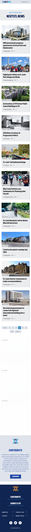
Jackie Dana (7, 138)
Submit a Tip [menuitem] (15, 504)
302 (12, 331)
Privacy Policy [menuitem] (20, 516)
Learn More (15, 476)
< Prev (5, 328)
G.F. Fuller (6, 165)
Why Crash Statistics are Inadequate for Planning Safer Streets (14, 191)
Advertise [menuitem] (5, 512)
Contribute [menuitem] (15, 498)
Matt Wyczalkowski (8, 80)
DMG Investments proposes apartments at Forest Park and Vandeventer (14, 45)
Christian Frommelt (8, 196)
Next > (18, 331)
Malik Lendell (7, 226)
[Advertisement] (15, 354)
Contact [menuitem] (4, 516)
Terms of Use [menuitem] (20, 512)
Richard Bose (7, 51)
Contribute (24, 1)
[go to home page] (6, 2)
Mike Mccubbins (8, 109)
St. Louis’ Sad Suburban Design (14, 162)
